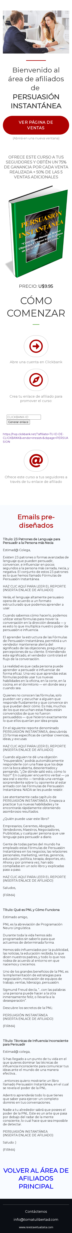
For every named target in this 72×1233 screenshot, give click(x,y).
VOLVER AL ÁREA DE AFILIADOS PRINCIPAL (36, 1178)
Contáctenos (36, 1211)
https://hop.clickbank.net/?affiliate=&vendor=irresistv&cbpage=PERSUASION (35, 437)
